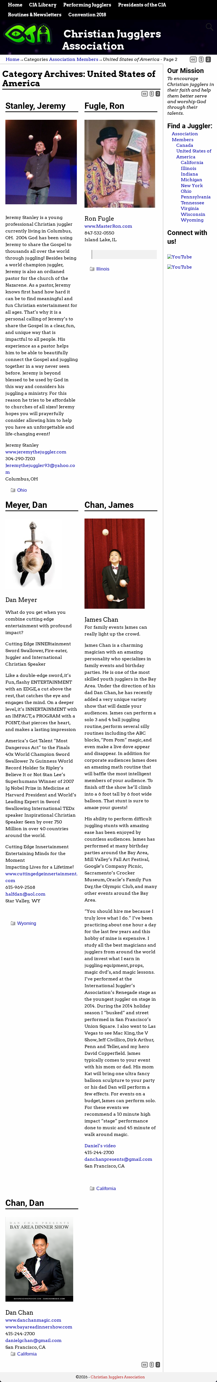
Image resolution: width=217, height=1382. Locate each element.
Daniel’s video (100, 1145)
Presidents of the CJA (142, 5)
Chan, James (109, 505)
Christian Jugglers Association (111, 40)
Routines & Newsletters (35, 14)
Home (15, 5)
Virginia (190, 208)
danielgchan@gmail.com (33, 1340)
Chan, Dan (24, 1203)
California (106, 1188)
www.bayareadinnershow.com (38, 1327)
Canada (184, 145)
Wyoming (26, 923)
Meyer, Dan (26, 505)
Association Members (73, 59)
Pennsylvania (196, 197)
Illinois (102, 269)
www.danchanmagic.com (33, 1320)
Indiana (189, 174)
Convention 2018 (87, 14)
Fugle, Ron (104, 106)
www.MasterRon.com (108, 226)
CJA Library (43, 5)
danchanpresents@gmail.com (118, 1159)
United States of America (193, 153)
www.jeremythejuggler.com (35, 452)
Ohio (22, 490)
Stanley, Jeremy (35, 106)
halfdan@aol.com (25, 894)
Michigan (191, 179)
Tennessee (192, 202)
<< (193, 59)
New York (192, 185)
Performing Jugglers (87, 5)
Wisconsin (193, 214)
